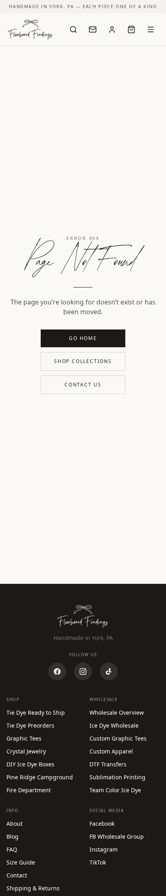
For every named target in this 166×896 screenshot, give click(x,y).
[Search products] (73, 29)
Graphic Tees (24, 738)
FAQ (11, 849)
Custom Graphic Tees (118, 738)
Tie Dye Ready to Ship (35, 712)
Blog (12, 836)
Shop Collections (83, 361)
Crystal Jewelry (26, 751)
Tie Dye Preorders (30, 725)
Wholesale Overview (116, 712)
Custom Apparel (111, 751)
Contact (16, 875)
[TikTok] (109, 671)
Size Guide (20, 862)
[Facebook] (57, 671)
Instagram (103, 849)
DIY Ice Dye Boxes (30, 764)
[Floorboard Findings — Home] (30, 29)
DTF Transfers (108, 764)
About (14, 823)
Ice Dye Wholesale (114, 725)
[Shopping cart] (131, 29)
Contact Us (83, 384)
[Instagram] (83, 671)
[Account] (112, 29)
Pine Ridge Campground (39, 777)
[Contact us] (93, 29)
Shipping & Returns (33, 888)
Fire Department (28, 790)
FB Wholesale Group (116, 836)
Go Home (83, 338)
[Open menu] (151, 29)
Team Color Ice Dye (115, 790)
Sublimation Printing (117, 777)
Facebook (101, 823)
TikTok (97, 862)
